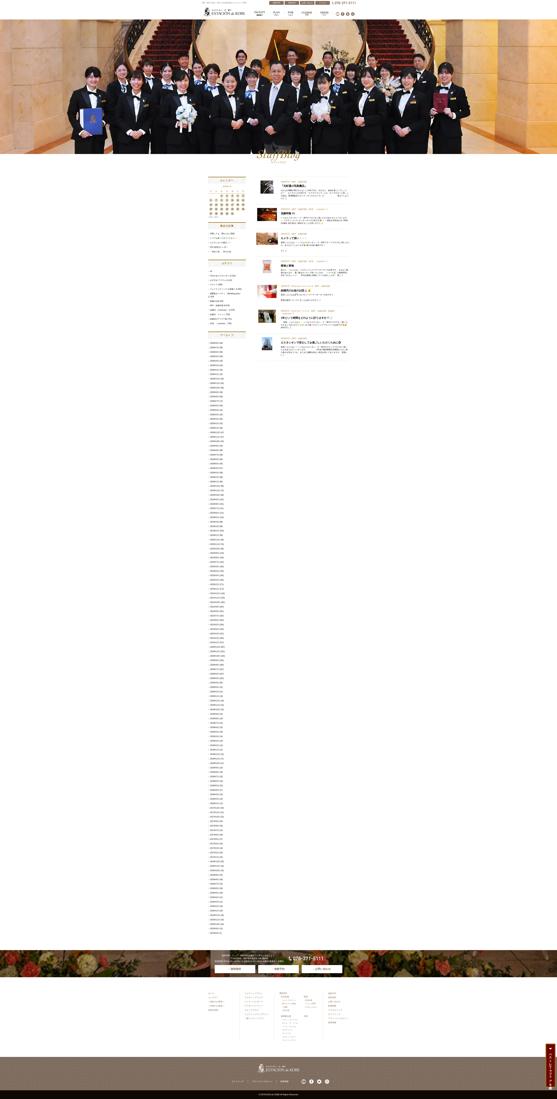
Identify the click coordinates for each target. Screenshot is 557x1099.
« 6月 (210, 217)
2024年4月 (214, 468)
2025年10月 (215, 388)
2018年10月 (215, 763)
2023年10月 (215, 495)
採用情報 (332, 1022)
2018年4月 (214, 790)
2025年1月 (214, 428)
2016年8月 (214, 879)
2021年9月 (214, 607)
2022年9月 (214, 553)
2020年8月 (214, 665)
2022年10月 (215, 549)
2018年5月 (214, 785)
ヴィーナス (286, 1033)
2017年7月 (214, 830)
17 (232, 205)
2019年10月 (215, 709)
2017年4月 (214, 844)
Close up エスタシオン (302, 286)
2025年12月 (215, 379)
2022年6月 (214, 566)
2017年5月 (214, 839)
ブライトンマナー (289, 1037)
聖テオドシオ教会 (289, 1004)
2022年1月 (214, 589)
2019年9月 (214, 714)
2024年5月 (214, 464)
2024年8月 (214, 450)
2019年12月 (215, 701)
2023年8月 (214, 504)
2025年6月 (214, 406)
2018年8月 (214, 772)
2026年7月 (214, 347)
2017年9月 (214, 821)
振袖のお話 (214, 301)
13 (211, 205)
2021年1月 (214, 642)
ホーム (211, 993)
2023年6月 (214, 513)
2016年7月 (214, 884)
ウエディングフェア (254, 997)
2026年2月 (214, 370)
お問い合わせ (334, 1001)
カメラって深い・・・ (294, 238)
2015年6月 (214, 933)
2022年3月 (214, 580)
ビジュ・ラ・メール (290, 1023)
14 (216, 205)
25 (238, 209)
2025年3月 (214, 419)
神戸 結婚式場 (299, 182)
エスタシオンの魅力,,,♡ (220, 243)
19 (243, 205)
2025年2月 (214, 423)
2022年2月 (214, 584)
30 (227, 213)
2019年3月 (214, 741)
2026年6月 (214, 352)
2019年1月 (214, 750)
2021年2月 (214, 638)
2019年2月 (214, 745)
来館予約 (332, 993)
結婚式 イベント (217, 314)
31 (232, 213)
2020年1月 (214, 696)
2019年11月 (215, 705)
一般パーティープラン (255, 1018)
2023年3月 (214, 526)
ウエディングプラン (254, 993)
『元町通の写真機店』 (294, 185)
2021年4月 (214, 629)
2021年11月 (215, 598)
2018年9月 (214, 768)
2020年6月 (214, 674)
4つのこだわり (311, 1007)
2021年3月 (214, 634)
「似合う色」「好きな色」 (221, 252)
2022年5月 (214, 571)
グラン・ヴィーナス (290, 1020)
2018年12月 (215, 754)
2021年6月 (214, 620)
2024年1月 (214, 482)
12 (243, 200)
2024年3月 (214, 473)
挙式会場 (285, 997)
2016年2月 (214, 906)
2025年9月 (214, 392)
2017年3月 (214, 848)
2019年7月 (214, 723)
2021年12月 (215, 593)
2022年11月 (215, 544)
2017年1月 (214, 857)
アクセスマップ (335, 1010)
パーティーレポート (254, 1001)
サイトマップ (334, 1014)
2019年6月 (214, 727)
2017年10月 (215, 817)
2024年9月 (214, 446)
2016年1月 (214, 911)
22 (222, 209)
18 (238, 205)
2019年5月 (214, 732)
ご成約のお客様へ (216, 1001)
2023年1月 (214, 535)
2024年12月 (215, 432)
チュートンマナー (289, 1040)
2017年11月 (215, 812)
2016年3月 (214, 902)
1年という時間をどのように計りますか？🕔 (307, 317)
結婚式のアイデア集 (218, 319)
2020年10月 (215, 656)
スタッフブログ (252, 1010)
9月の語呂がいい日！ (219, 247)
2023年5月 (214, 517)
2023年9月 (214, 499)
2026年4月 (214, 361)
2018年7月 (214, 776)
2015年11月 (215, 920)
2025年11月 (215, 383)
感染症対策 (213, 1010)
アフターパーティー (254, 1006)
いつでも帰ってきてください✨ (223, 238)
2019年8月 (214, 718)
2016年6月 (214, 888)
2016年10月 (215, 870)
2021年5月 (214, 625)
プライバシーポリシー (338, 1018)
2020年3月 (214, 687)
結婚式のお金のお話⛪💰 (296, 290)
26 (243, 209)
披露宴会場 (286, 1016)
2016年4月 (214, 897)
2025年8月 (214, 397)
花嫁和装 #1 (288, 213)
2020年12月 (215, 647)
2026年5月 (214, 356)
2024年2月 (214, 477)
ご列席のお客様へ (216, 1006)
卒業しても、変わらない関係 (222, 234)
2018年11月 (215, 759)
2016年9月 (214, 875)
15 (222, 205)
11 (238, 200)
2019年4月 (214, 736)
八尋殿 (284, 1007)
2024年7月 (214, 455)
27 (211, 213)
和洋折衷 (308, 1000)
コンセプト (213, 997)
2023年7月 (214, 508)
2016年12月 (215, 861)
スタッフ (214, 284)
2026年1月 (214, 374)
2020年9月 (214, 660)
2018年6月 (214, 781)
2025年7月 (214, 401)
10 (232, 200)
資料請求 (332, 997)
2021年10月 (215, 602)
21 (216, 209)
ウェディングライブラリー (257, 1014)
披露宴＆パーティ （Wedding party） (226, 293)
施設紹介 (283, 993)
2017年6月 (214, 835)
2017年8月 (214, 826)
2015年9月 (214, 928)
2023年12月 (215, 486)
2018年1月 (214, 803)
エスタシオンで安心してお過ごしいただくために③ (311, 342)
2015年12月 (215, 915)
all (211, 271)
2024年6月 (214, 459)
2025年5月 (214, 410)
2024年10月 (215, 441)
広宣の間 (285, 1010)
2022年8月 (214, 557)
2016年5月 (214, 893)
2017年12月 (215, 808)
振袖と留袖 (287, 265)
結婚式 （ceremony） (219, 310)
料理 (306, 997)
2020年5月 (214, 678)
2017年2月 (214, 853)
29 (222, 213)
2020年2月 (214, 692)
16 (227, 205)
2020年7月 (214, 669)
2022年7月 (214, 562)
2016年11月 (215, 866)
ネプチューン (287, 1030)
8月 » (216, 217)
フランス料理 (310, 1004)
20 (211, 209)
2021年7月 (214, 616)
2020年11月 (215, 651)
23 (227, 209)
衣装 (306, 1016)
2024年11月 (215, 437)
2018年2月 (214, 799)
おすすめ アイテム (300, 311)
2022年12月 (215, 540)
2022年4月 (214, 575)
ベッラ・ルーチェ (289, 1027)
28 (216, 213)
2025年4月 (214, 415)
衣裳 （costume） (318, 209)
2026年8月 (214, 343)
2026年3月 (214, 365)
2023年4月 (214, 522)
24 (232, 209)
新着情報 (332, 1006)
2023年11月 (215, 490)
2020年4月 (214, 683)
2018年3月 (214, 794)
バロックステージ (289, 1000)
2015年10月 (215, 924)
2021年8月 (214, 611)
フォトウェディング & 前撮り (222, 289)
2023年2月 (214, 531)
